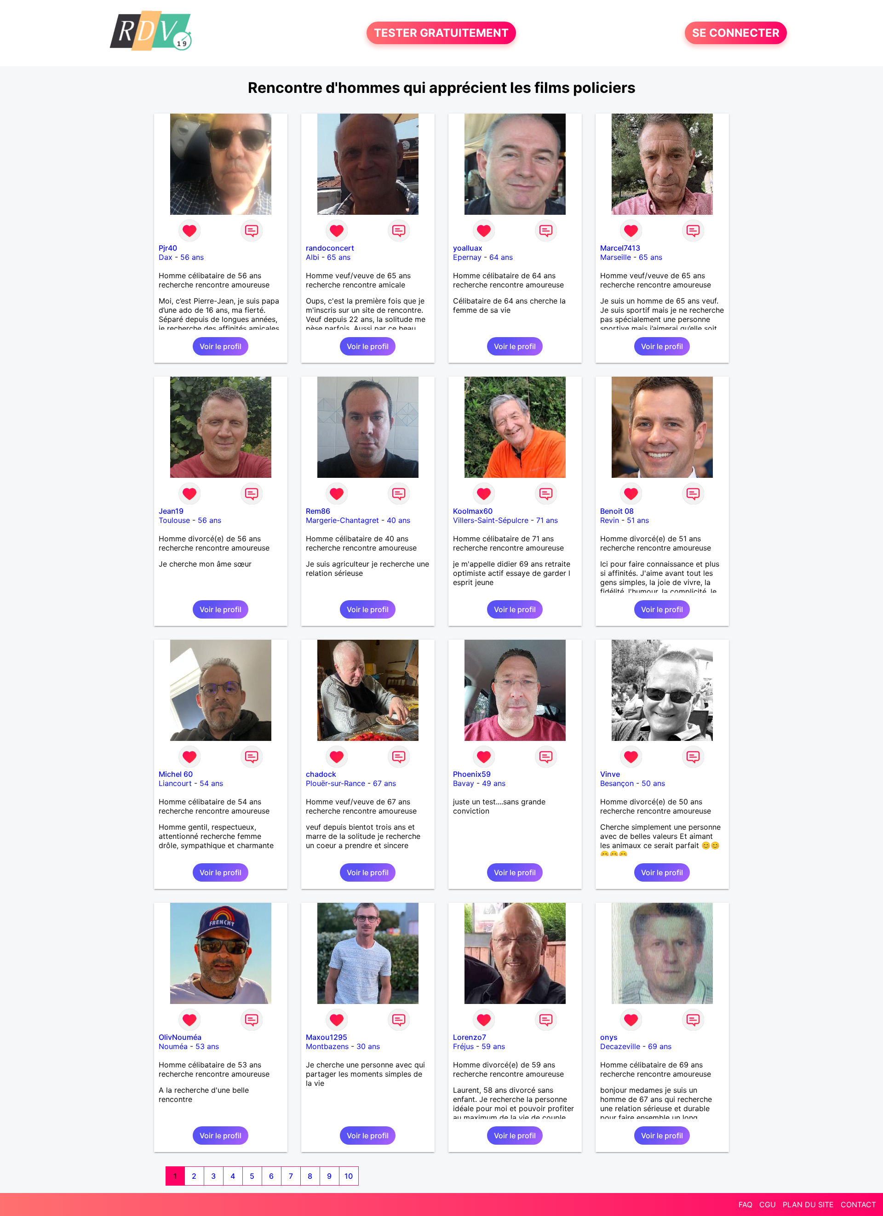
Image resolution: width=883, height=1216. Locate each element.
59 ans (493, 1046)
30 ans (368, 1046)
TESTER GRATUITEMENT (441, 33)
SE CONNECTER (736, 33)
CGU (767, 1204)
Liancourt (175, 783)
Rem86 (318, 511)
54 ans (211, 783)
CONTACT (858, 1204)
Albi (312, 257)
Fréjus (463, 1046)
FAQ (745, 1204)
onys (609, 1037)
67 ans (384, 783)
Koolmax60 (473, 511)
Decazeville (620, 1046)
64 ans (501, 257)
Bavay (463, 783)
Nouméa (173, 1046)
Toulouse (174, 520)
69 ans (659, 1046)
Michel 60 (176, 774)
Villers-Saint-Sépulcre (490, 520)
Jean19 (171, 511)
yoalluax (467, 247)
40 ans (398, 520)
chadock (321, 774)
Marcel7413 (620, 247)
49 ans (493, 783)
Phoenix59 (472, 774)
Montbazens (327, 1046)
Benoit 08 (617, 511)
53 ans (207, 1046)
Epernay (467, 257)
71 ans (547, 520)
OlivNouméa (180, 1037)
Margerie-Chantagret (342, 520)
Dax (165, 257)
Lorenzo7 (469, 1037)
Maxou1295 (326, 1037)
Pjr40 (168, 247)
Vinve (610, 774)
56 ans (192, 257)
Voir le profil (220, 346)
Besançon (617, 783)
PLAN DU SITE (808, 1204)
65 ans (338, 257)
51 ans (638, 520)
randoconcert (330, 247)
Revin (609, 520)
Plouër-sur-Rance (335, 783)
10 (348, 1176)
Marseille (615, 257)
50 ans (653, 783)
